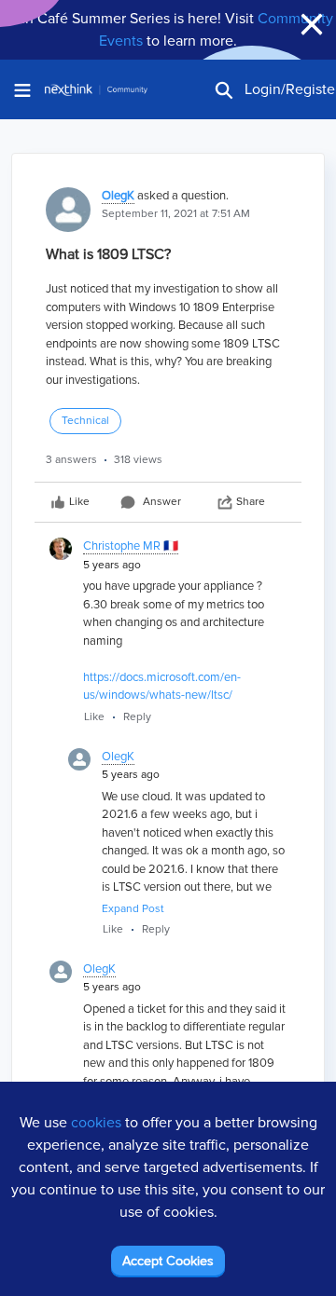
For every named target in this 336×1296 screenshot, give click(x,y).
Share (250, 502)
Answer (162, 502)
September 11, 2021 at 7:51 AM (176, 214)
